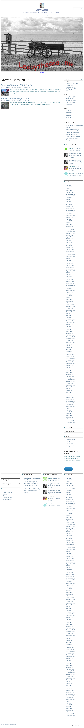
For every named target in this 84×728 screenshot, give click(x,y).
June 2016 (69, 369)
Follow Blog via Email (71, 452)
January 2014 (70, 421)
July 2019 (68, 313)
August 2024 (69, 217)
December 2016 (70, 358)
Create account (70, 439)
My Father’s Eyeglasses (72, 129)
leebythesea (42, 9)
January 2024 (70, 230)
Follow (68, 469)
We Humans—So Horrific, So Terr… (75, 149)
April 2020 (69, 299)
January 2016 (70, 378)
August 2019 (69, 312)
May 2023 (68, 244)
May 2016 (68, 371)
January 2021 (70, 283)
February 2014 (70, 419)
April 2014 (69, 415)
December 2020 (70, 285)
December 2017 (70, 337)
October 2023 (70, 235)
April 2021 (69, 278)
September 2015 (70, 385)
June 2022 (69, 262)
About (42, 72)
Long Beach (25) (70, 85)
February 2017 (70, 355)
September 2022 (70, 256)
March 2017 (69, 353)
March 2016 (69, 374)
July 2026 (68, 185)
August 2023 (69, 238)
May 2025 (68, 203)
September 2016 (70, 363)
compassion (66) (70, 102)
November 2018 (70, 319)
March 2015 (69, 396)
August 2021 (69, 272)
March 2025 (69, 206)
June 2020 (69, 296)
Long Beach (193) (71, 97)
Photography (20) (71, 89)
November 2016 (70, 360)
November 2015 (70, 381)
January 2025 (70, 208)
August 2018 (69, 324)
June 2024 (69, 221)
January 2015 (70, 399)
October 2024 (70, 213)
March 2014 (69, 417)
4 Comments (26, 87)
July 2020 (68, 294)
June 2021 (69, 276)
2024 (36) (68, 114)
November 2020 (70, 287)
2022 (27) (68, 117)
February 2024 (70, 228)
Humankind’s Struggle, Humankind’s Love (73, 133)
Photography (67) (71, 100)
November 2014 (70, 403)
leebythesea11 (7, 87)
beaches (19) (69, 90)
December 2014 (70, 401)
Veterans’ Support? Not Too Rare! (18, 85)
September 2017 (70, 342)
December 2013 (70, 422)
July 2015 (68, 388)
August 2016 (69, 365)
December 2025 (70, 194)
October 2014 (70, 404)
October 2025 (70, 197)
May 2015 (68, 392)
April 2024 (69, 224)
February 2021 (70, 281)
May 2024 (68, 222)
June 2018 (69, 328)
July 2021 (68, 274)
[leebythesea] (42, 44)
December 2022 (70, 253)
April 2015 (69, 394)
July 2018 (68, 326)
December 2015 (70, 379)
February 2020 (70, 303)
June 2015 (69, 390)
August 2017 (69, 344)
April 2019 (69, 317)
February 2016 (70, 376)
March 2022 (69, 263)
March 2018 (69, 333)
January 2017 (70, 356)
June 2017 (69, 347)
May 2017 (68, 349)
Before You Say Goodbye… (73, 131)
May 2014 (68, 413)
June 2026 (69, 187)
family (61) (69, 104)
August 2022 (69, 258)
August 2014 (69, 408)
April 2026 (69, 190)
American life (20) (71, 87)
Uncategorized (16, 721)
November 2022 (70, 254)
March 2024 (69, 226)
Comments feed (70, 445)
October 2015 (70, 383)
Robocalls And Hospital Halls (16, 98)
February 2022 (70, 265)
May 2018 (68, 330)
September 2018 (70, 322)
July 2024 (68, 219)
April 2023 (69, 246)
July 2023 (68, 240)
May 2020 (68, 297)
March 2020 (69, 301)
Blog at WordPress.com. (8, 724)
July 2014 (68, 410)
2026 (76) (68, 110)
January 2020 (70, 304)
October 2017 (70, 340)
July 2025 (68, 201)
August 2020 (69, 292)
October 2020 (70, 288)
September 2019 (70, 310)
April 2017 (69, 351)
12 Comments (26, 100)
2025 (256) (69, 112)
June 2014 (69, 412)
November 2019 (70, 306)
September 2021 (70, 271)
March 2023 (69, 247)
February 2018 (70, 335)
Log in (68, 441)
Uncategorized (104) (72, 83)
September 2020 (70, 290)
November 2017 (70, 338)
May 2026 (68, 188)
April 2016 (69, 372)
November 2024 (70, 212)
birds (22, 721)
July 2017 (68, 346)
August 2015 (69, 387)
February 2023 (70, 249)
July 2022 (68, 260)
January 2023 (70, 251)
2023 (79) (68, 116)
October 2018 (70, 321)
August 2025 (69, 199)
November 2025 (70, 196)
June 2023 (69, 242)
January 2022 (70, 267)
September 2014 (70, 406)
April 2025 (69, 205)
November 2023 (70, 233)
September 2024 (70, 215)
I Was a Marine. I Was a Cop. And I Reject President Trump (74, 138)
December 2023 (70, 231)
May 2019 (68, 315)
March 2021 (69, 279)
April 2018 (69, 331)
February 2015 (70, 397)
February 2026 (70, 192)
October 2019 (70, 308)
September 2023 (70, 237)
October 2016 (70, 362)
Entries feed (69, 443)
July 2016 (68, 367)
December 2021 (70, 269)
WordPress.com (70, 447)
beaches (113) (70, 98)
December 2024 (70, 210)
